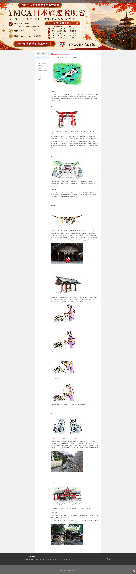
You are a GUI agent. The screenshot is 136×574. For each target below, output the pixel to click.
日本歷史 (39, 57)
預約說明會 (123, 1)
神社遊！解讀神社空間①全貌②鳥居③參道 (42, 64)
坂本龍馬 (39, 68)
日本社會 (39, 74)
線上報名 (115, 1)
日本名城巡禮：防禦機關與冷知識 (42, 71)
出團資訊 (108, 1)
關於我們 (131, 1)
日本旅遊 (39, 79)
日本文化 (39, 77)
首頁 (94, 1)
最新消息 (101, 1)
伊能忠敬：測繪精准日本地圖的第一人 (42, 61)
